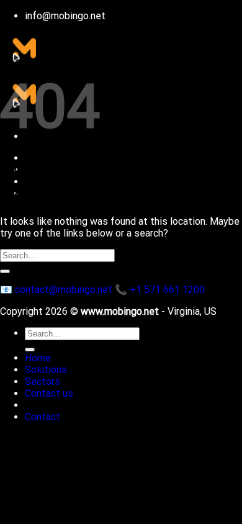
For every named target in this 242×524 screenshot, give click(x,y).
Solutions (46, 370)
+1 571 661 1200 (167, 290)
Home (38, 358)
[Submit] (5, 271)
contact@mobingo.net (63, 290)
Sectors (42, 381)
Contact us (49, 393)
